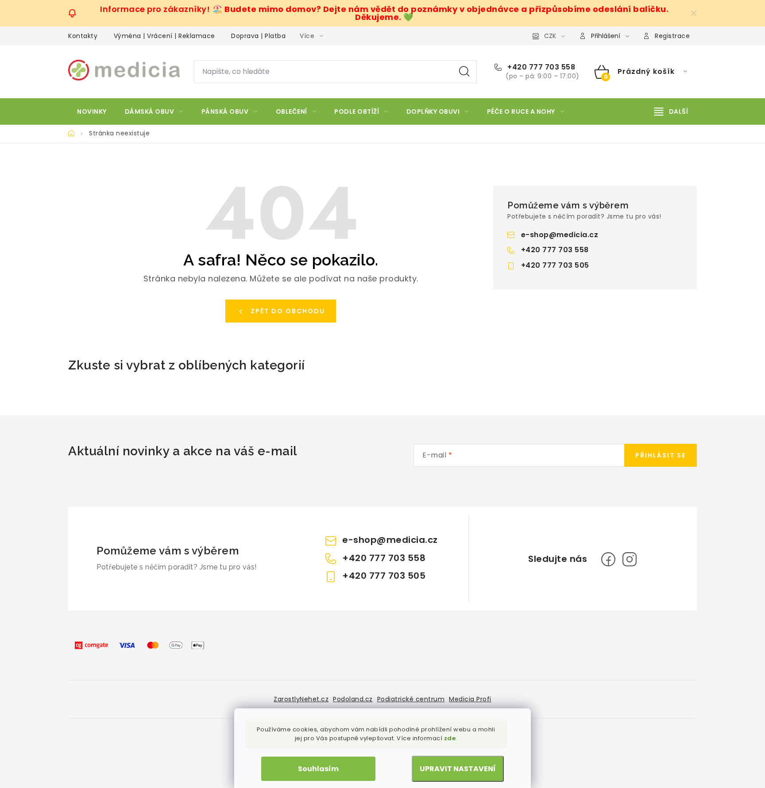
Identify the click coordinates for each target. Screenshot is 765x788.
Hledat (464, 71)
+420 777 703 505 (555, 265)
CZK (550, 35)
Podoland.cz (353, 699)
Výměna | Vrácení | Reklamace (164, 35)
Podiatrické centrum (411, 699)
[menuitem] (92, 111)
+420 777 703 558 (540, 67)
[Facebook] (608, 559)
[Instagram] (629, 559)
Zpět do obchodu (288, 311)
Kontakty (82, 35)
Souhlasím (318, 769)
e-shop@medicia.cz (560, 235)
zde (450, 738)
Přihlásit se (660, 455)
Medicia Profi (470, 699)
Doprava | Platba (258, 35)
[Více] (671, 111)
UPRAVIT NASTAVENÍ (458, 769)
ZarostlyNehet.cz (301, 699)
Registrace (672, 35)
